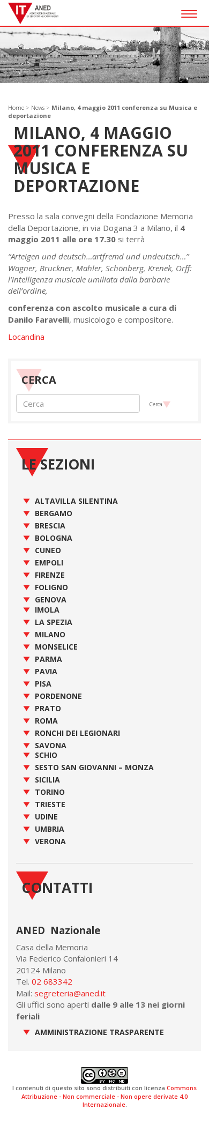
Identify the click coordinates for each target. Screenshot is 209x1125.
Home (16, 107)
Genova (50, 599)
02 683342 (52, 981)
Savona (50, 745)
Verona (50, 841)
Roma (46, 721)
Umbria (49, 829)
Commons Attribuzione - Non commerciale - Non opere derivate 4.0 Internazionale (109, 1096)
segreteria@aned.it (70, 993)
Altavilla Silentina (76, 501)
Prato (48, 708)
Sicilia (47, 779)
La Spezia (53, 622)
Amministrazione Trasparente (99, 1032)
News (37, 107)
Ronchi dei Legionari (77, 733)
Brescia (50, 525)
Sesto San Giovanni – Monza (94, 767)
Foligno (51, 587)
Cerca (155, 404)
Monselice (56, 647)
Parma (48, 659)
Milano (50, 634)
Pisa (43, 684)
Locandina (26, 336)
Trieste (50, 804)
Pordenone (58, 696)
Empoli (49, 562)
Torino (50, 792)
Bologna (53, 538)
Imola (47, 610)
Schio (46, 755)
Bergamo (53, 513)
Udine (46, 816)
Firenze (50, 575)
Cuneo (48, 550)
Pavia (46, 671)
